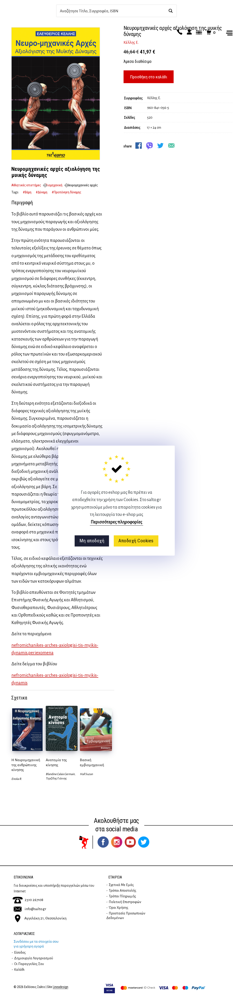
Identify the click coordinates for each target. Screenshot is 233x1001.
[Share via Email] (171, 145)
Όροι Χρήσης (118, 907)
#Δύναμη (41, 192)
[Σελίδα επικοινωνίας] (179, 32)
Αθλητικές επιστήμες (26, 185)
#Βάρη (27, 192)
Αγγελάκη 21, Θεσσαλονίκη (45, 918)
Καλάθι (19, 969)
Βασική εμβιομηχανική (92, 762)
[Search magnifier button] (170, 11)
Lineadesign (60, 987)
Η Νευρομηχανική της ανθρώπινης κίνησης (25, 765)
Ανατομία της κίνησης (56, 762)
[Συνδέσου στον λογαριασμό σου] (188, 32)
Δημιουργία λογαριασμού (33, 958)
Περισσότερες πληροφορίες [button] (116, 522)
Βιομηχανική (54, 185)
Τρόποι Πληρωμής (122, 896)
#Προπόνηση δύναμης (66, 192)
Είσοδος (20, 952)
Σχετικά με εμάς (121, 885)
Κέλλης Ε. (131, 43)
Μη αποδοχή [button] (91, 541)
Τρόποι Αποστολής (122, 890)
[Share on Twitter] (160, 145)
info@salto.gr (35, 909)
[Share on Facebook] (138, 145)
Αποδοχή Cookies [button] (136, 541)
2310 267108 (34, 900)
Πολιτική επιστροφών (125, 902)
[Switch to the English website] (198, 32)
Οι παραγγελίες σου (29, 964)
